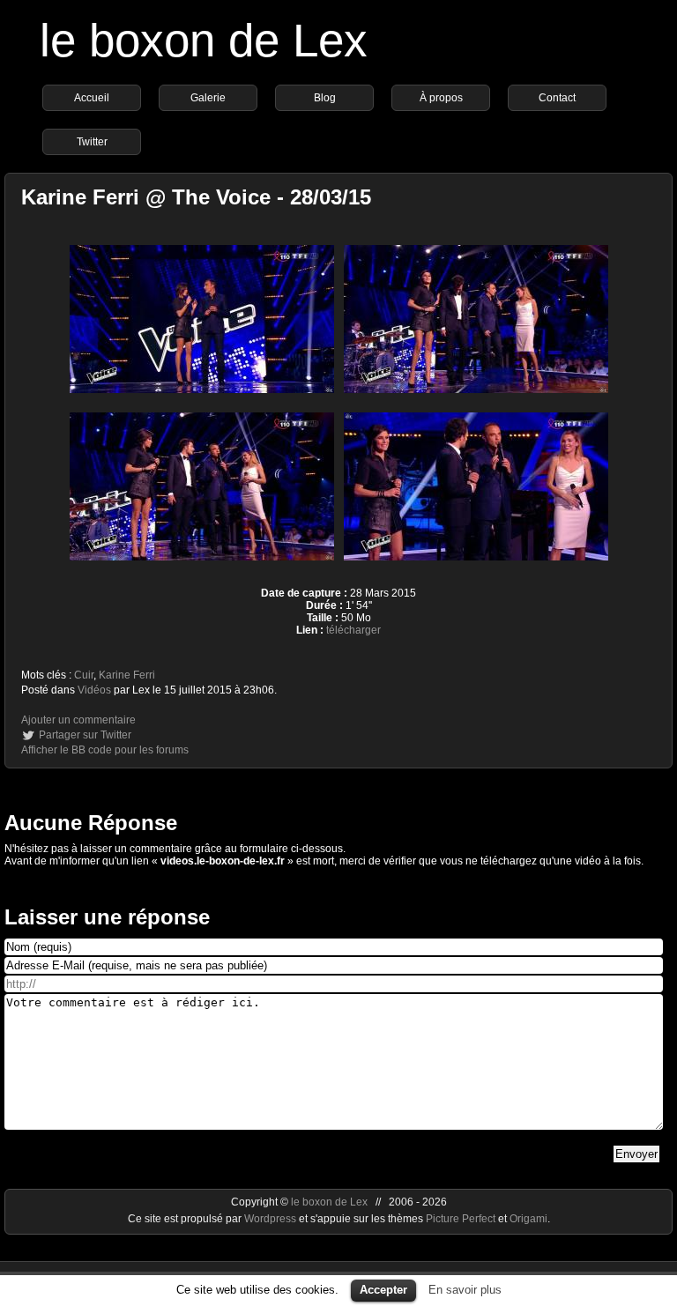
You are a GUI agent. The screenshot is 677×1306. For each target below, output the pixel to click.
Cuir (83, 675)
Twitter (92, 142)
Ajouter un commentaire (78, 720)
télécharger (353, 630)
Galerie (208, 98)
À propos (441, 98)
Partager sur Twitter (85, 735)
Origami (528, 1219)
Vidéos (94, 690)
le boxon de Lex (204, 40)
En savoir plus (465, 1289)
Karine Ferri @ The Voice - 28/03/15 (196, 197)
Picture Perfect (460, 1219)
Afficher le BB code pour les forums (105, 750)
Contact (557, 98)
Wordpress (271, 1219)
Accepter (383, 1289)
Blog (325, 98)
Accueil (91, 98)
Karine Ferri (127, 675)
